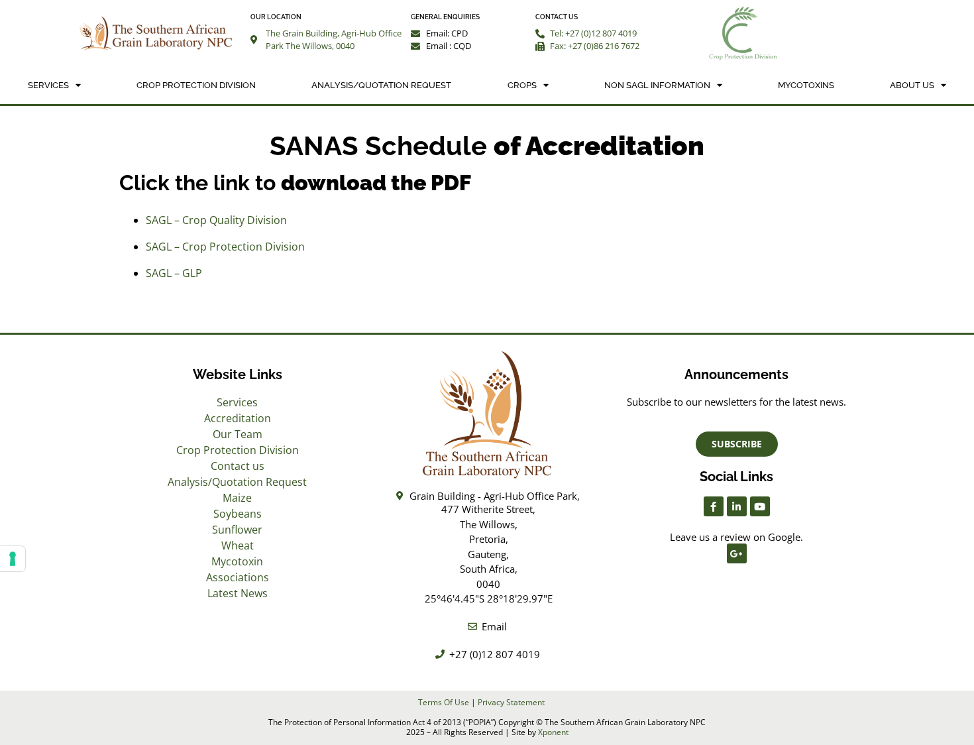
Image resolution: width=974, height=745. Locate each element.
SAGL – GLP (174, 273)
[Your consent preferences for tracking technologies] (12, 558)
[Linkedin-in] (737, 506)
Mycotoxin (237, 561)
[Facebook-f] (714, 506)
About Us (912, 85)
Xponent (553, 732)
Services (48, 85)
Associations (237, 577)
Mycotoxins (806, 85)
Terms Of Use (443, 702)
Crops (522, 85)
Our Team (237, 434)
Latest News (237, 593)
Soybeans (237, 513)
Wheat (237, 545)
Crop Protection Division (196, 85)
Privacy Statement (511, 702)
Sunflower (237, 529)
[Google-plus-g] (737, 553)
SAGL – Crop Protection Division (225, 246)
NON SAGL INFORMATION (657, 85)
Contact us (237, 466)
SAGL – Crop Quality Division (216, 220)
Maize (237, 497)
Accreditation (237, 418)
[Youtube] (760, 506)
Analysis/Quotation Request (381, 85)
